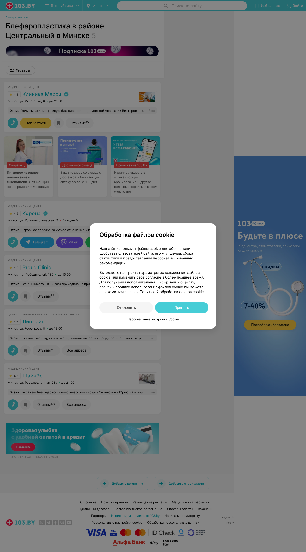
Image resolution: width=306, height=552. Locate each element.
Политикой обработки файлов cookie (172, 291)
